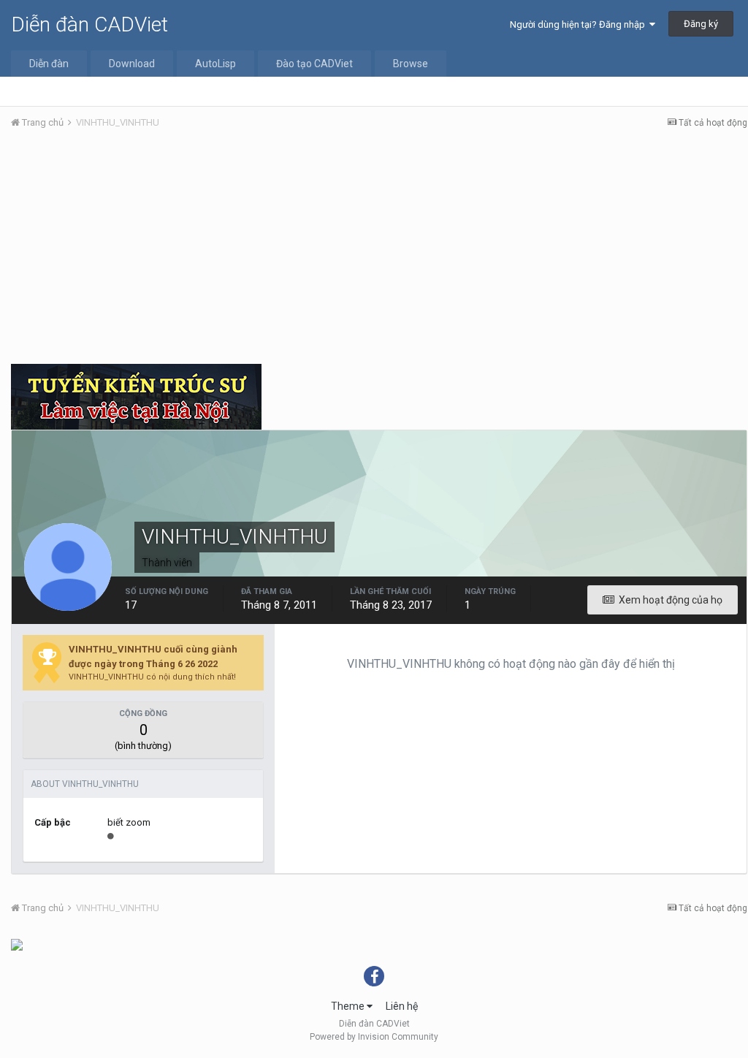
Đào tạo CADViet (314, 63)
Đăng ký (701, 23)
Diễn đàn (49, 63)
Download (132, 63)
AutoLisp (215, 63)
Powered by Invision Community (374, 1037)
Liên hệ (402, 1006)
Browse (410, 63)
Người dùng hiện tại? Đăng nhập (579, 24)
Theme (349, 1006)
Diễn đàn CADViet (89, 24)
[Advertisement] (379, 250)
